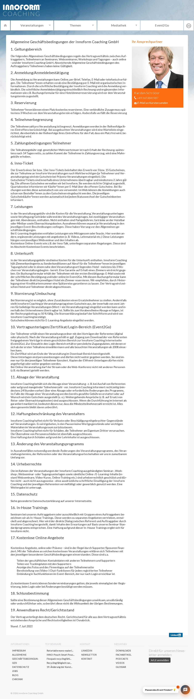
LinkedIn (86, 650)
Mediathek (118, 25)
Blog (15, 675)
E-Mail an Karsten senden (152, 102)
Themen (75, 25)
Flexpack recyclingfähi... (59, 658)
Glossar (121, 667)
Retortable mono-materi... (60, 650)
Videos (120, 662)
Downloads (123, 650)
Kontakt (86, 658)
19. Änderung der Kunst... (59, 667)
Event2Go (162, 25)
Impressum (19, 650)
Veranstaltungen (31, 25)
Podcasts (122, 658)
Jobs (15, 671)
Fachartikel (123, 654)
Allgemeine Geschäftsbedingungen (25, 658)
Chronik (17, 679)
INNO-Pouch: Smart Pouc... (61, 654)
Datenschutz (20, 667)
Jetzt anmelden (159, 660)
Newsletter (89, 654)
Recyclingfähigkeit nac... (59, 662)
